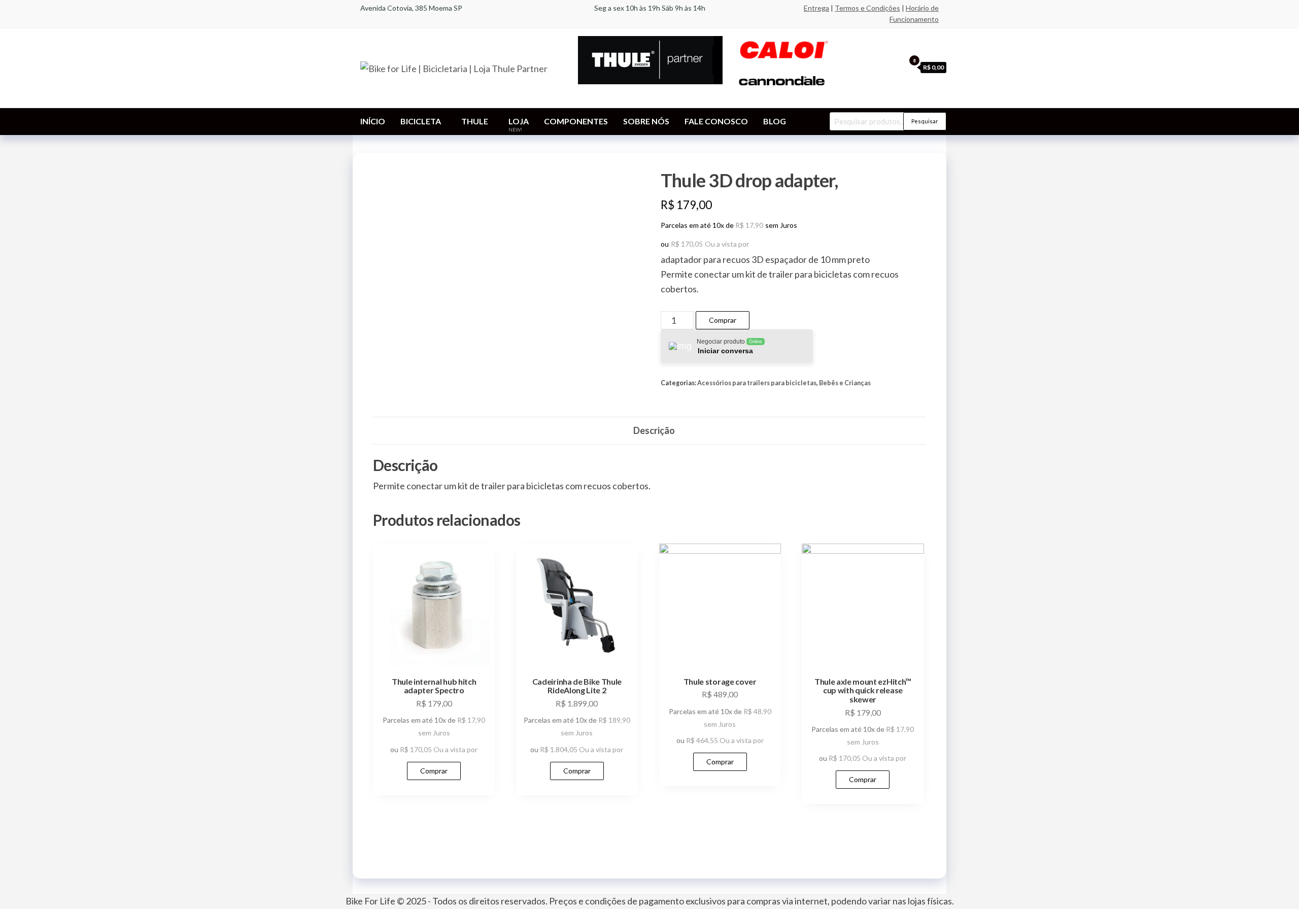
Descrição (654, 430)
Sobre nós (646, 121)
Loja (518, 124)
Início (372, 121)
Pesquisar (924, 121)
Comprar (722, 320)
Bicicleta (420, 121)
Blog (774, 121)
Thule (474, 121)
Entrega (816, 8)
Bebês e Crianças (845, 383)
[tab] (654, 430)
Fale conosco (716, 121)
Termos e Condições (867, 8)
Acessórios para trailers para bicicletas (756, 383)
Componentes (576, 121)
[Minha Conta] (895, 67)
